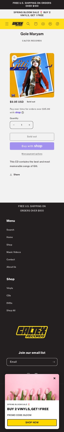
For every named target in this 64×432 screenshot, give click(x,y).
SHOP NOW (32, 422)
